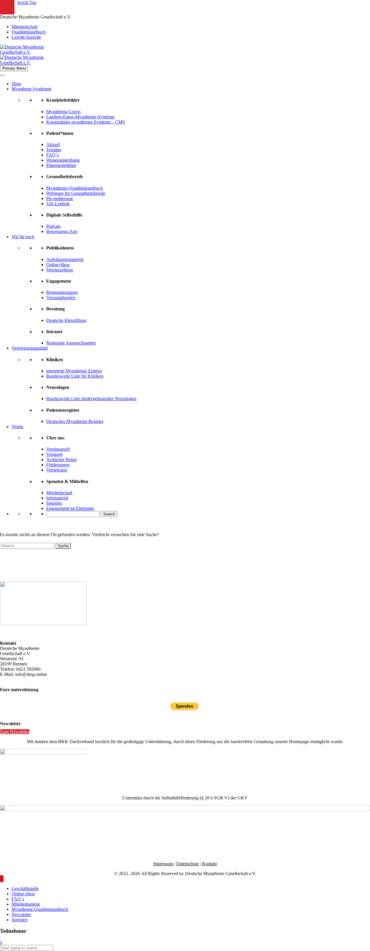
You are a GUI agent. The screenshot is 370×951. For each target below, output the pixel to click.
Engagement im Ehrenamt (70, 508)
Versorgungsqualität (30, 348)
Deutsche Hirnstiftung (66, 320)
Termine (53, 149)
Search (109, 514)
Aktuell (53, 144)
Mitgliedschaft (25, 26)
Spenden (54, 503)
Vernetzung (56, 469)
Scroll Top (26, 2)
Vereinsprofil (58, 449)
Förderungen (58, 464)
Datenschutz (187, 863)
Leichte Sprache (26, 37)
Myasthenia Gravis (63, 111)
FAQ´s (52, 154)
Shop (16, 83)
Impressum (163, 863)
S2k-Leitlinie (58, 203)
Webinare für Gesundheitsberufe (75, 193)
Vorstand (54, 454)
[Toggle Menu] (2, 75)
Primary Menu (14, 68)
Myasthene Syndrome (31, 88)
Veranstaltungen (60, 297)
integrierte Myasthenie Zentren (74, 370)
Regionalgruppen (62, 292)
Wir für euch (23, 236)
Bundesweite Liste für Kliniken (74, 376)
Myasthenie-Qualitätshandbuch (74, 188)
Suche (63, 546)
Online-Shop (58, 264)
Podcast (53, 226)
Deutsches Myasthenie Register (74, 421)
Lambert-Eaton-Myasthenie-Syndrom (80, 116)
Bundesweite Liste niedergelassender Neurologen (91, 398)
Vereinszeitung (59, 269)
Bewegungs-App (61, 231)
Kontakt (209, 863)
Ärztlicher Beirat (61, 459)
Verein (17, 426)
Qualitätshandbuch (29, 31)
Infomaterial (57, 497)
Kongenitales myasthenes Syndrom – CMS (85, 122)
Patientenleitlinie (61, 165)
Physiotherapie (59, 198)
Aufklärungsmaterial (65, 259)
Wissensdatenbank (63, 160)
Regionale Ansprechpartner (71, 342)
